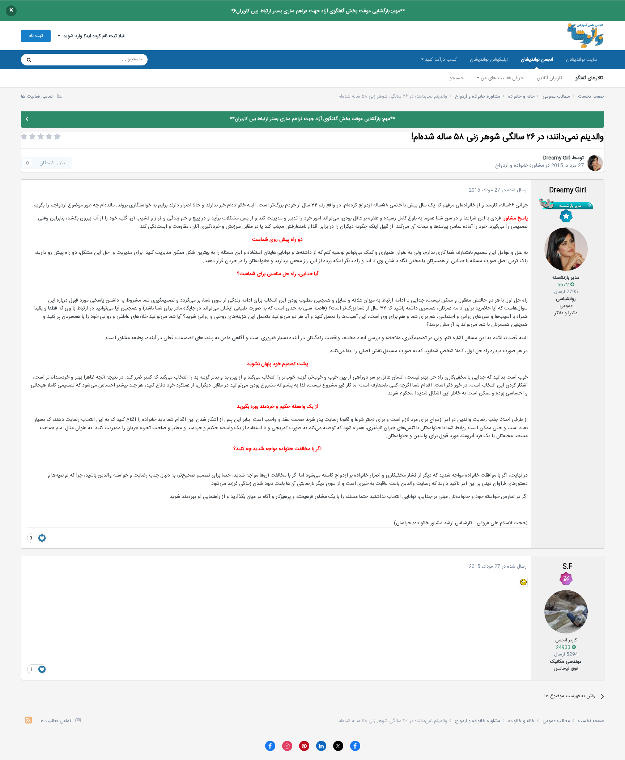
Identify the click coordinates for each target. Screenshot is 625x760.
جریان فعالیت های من (501, 78)
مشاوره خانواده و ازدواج (519, 165)
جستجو (457, 78)
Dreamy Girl (556, 158)
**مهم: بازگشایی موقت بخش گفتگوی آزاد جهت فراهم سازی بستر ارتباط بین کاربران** (318, 11)
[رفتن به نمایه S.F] (566, 611)
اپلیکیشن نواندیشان (489, 60)
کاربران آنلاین (549, 78)
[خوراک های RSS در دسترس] (28, 721)
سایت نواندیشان (582, 60)
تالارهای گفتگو (589, 78)
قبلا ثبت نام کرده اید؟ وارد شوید (92, 36)
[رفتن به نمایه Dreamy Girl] (595, 163)
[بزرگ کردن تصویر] (523, 582)
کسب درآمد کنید (440, 60)
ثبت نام (36, 36)
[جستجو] (29, 59)
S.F (567, 567)
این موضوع (57, 59)
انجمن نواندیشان (537, 60)
